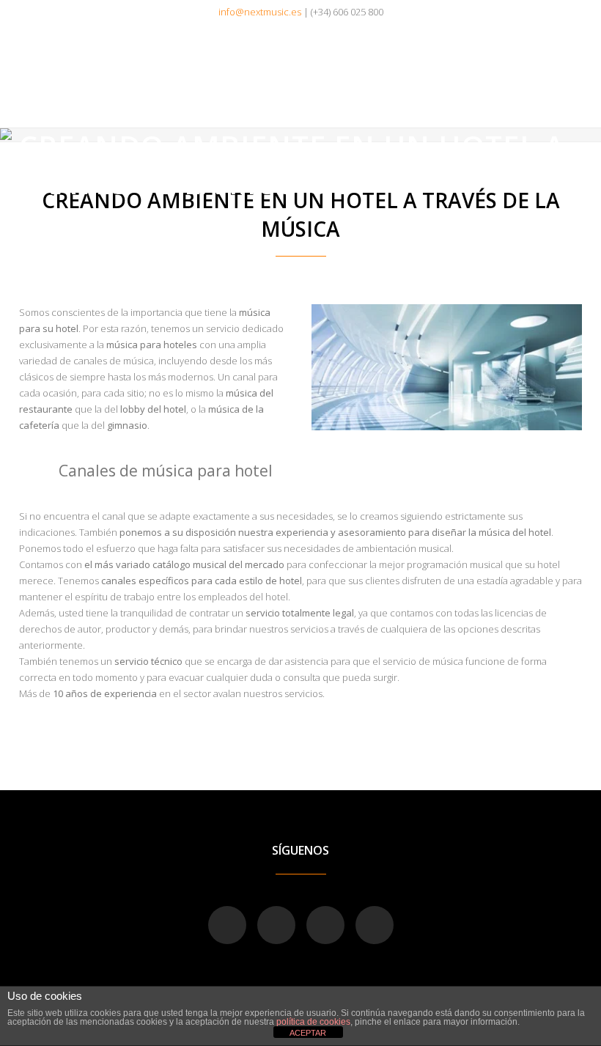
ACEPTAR (308, 1032)
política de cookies (313, 1022)
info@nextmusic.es (259, 11)
